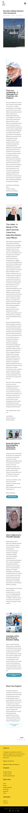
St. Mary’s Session (7, 773)
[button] (25, 3)
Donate (5, 785)
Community (5, 789)
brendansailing (7, 15)
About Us (5, 801)
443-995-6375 (8, 761)
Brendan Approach (7, 787)
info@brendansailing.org (11, 764)
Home (4, 783)
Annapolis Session (7, 771)
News (13, 15)
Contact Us (5, 802)
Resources (5, 791)
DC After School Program (9, 775)
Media (4, 793)
